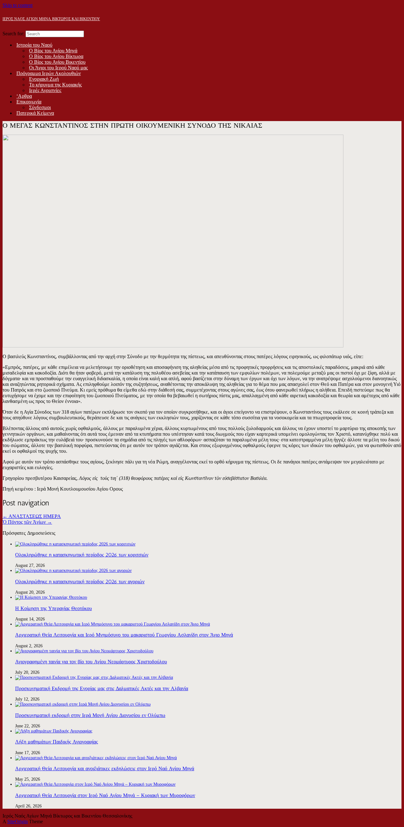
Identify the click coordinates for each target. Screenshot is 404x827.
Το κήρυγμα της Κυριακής (55, 84)
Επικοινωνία (28, 101)
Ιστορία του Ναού (34, 45)
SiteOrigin (17, 821)
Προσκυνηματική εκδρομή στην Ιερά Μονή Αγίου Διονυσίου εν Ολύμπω (90, 715)
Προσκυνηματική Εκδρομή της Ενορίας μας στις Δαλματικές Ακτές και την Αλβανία (101, 688)
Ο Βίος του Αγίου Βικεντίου (57, 62)
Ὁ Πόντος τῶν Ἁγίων (27, 522)
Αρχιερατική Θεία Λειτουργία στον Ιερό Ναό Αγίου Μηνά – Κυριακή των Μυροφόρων (105, 795)
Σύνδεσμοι (40, 107)
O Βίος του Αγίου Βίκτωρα (56, 56)
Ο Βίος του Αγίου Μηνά (53, 50)
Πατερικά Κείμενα (35, 113)
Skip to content (18, 5)
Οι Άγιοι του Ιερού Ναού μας (58, 67)
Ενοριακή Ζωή (44, 79)
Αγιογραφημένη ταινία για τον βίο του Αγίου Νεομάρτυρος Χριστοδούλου (91, 662)
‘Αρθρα (24, 96)
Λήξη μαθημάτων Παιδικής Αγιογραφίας (56, 742)
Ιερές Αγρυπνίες (45, 90)
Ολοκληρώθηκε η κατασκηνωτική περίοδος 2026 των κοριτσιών (81, 555)
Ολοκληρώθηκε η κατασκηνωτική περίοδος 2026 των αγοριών (80, 582)
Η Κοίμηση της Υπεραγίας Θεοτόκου (53, 608)
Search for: (13, 33)
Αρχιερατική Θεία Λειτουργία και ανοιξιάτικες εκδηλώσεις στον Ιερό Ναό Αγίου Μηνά (104, 769)
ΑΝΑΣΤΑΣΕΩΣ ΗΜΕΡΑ (32, 516)
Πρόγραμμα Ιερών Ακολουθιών (48, 73)
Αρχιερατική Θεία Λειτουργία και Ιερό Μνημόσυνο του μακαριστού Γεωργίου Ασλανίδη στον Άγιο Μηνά (124, 635)
